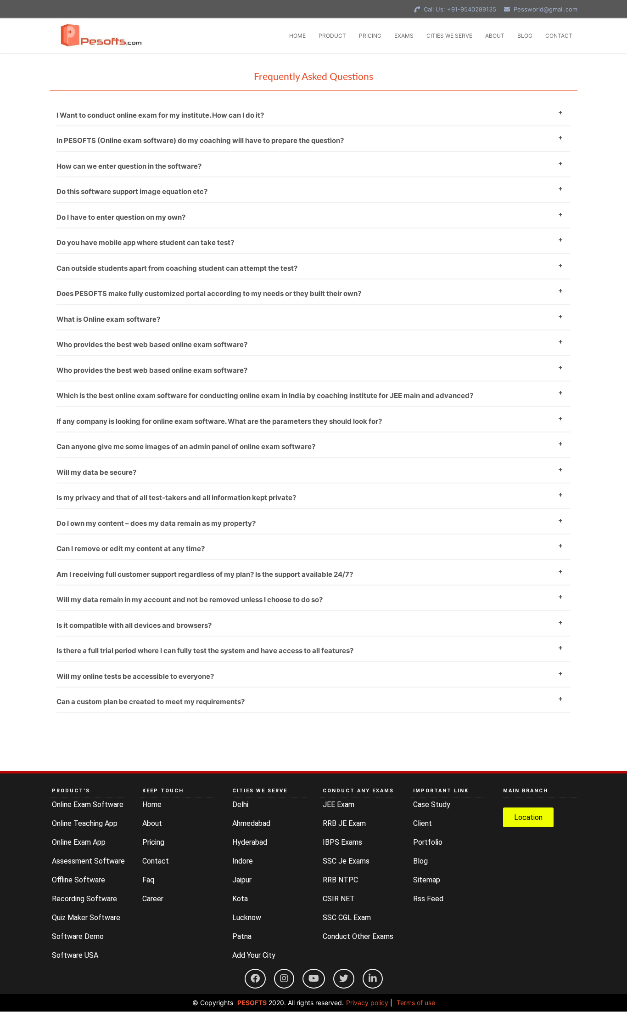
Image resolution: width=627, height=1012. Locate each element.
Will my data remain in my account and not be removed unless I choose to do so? (189, 599)
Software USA (75, 955)
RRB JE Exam (344, 823)
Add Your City (253, 955)
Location (528, 817)
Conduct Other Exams (358, 936)
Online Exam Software (87, 804)
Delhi (240, 804)
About (152, 823)
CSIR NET (339, 898)
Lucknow (246, 917)
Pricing (153, 842)
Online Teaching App (85, 823)
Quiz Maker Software (86, 917)
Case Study (431, 804)
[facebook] (255, 979)
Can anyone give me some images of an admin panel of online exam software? (185, 446)
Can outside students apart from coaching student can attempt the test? (176, 268)
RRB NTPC (340, 880)
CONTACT (558, 35)
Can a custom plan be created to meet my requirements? (150, 701)
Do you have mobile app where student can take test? (145, 242)
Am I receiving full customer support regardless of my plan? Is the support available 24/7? (204, 574)
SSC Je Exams (346, 861)
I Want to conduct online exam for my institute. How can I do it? (160, 115)
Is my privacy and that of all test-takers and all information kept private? (176, 497)
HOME (297, 35)
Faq (148, 880)
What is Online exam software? (108, 319)
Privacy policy (367, 1002)
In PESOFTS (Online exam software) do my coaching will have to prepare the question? (200, 140)
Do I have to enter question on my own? (120, 217)
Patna (242, 936)
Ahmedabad (251, 823)
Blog (420, 861)
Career (152, 898)
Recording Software (84, 898)
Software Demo (78, 936)
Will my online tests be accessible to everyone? (135, 676)
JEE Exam (338, 804)
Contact (155, 861)
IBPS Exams (342, 842)
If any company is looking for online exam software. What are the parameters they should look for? (219, 421)
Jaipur (242, 880)
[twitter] (343, 979)
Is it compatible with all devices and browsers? (134, 625)
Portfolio (427, 842)
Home (152, 804)
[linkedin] (373, 979)
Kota (240, 898)
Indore (242, 861)
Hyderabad (249, 842)
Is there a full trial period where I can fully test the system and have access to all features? (204, 650)
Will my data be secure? (96, 472)
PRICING (370, 35)
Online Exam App (79, 842)
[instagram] (284, 979)
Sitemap (426, 880)
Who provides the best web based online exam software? (151, 344)
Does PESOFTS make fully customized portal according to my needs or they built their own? (208, 293)
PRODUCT (332, 35)
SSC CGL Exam (347, 917)
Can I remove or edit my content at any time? (130, 548)
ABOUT (494, 35)
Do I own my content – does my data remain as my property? (156, 523)
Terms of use (416, 1002)
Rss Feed (428, 898)
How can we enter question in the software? (129, 166)
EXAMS (404, 35)
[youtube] (313, 979)
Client (422, 823)
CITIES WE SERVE (449, 35)
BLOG (524, 35)
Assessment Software (88, 861)
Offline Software (78, 880)
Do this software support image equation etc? (131, 191)
